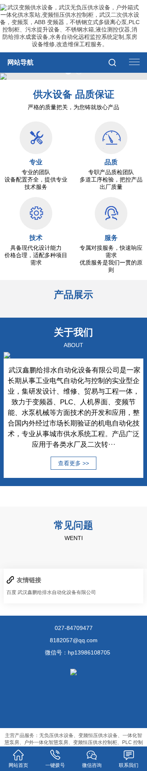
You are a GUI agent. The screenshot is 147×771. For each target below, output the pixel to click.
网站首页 (18, 765)
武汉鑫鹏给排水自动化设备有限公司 (57, 592)
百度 (11, 592)
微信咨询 (92, 765)
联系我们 (128, 765)
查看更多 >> (73, 463)
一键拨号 (55, 765)
